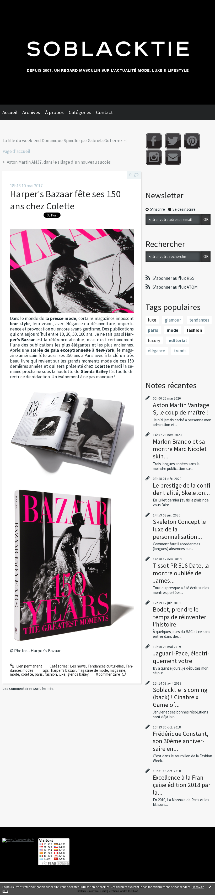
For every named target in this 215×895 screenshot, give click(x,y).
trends (180, 351)
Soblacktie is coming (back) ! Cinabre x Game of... (180, 697)
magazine (117, 670)
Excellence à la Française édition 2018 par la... (181, 785)
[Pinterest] (192, 141)
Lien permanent (28, 666)
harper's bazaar (63, 670)
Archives (31, 112)
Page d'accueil (16, 151)
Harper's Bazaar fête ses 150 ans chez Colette (65, 200)
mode (14, 674)
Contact (104, 112)
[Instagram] (154, 157)
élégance (156, 351)
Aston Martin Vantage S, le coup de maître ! (181, 408)
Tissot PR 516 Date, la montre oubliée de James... (181, 573)
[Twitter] (173, 141)
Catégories (80, 112)
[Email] (173, 157)
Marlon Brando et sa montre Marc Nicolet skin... (180, 449)
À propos (54, 112)
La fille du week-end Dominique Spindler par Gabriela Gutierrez (62, 140)
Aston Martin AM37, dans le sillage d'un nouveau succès (59, 162)
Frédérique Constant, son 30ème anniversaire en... (180, 741)
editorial (178, 340)
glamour (173, 320)
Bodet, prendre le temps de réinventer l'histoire (179, 617)
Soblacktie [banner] (107, 52)
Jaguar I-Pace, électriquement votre (181, 656)
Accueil (9, 112)
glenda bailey (78, 674)
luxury (154, 340)
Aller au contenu (15, 4)
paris (39, 674)
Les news (78, 666)
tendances (199, 320)
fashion (51, 674)
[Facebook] (154, 141)
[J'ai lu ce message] (210, 886)
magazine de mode (93, 670)
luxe (62, 674)
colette (27, 674)
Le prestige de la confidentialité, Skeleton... (182, 489)
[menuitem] (12, 112)
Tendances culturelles (106, 666)
